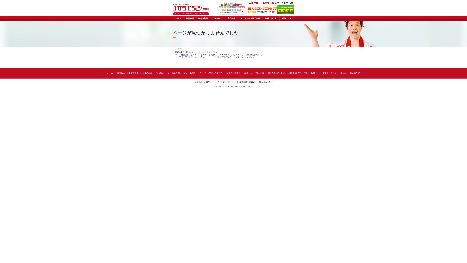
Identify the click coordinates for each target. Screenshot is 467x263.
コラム (343, 73)
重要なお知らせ (329, 73)
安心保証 (231, 18)
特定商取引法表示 (247, 82)
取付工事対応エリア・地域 (295, 73)
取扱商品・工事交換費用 (197, 18)
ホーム (178, 18)
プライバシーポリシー (225, 82)
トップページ (181, 57)
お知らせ (315, 73)
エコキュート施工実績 (250, 18)
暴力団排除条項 (266, 82)
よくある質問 (174, 73)
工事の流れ (218, 18)
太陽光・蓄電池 (233, 73)
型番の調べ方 (271, 18)
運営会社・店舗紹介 (203, 82)
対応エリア (287, 18)
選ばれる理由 (189, 73)
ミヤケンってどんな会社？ (211, 73)
